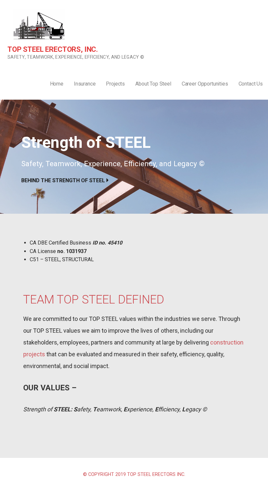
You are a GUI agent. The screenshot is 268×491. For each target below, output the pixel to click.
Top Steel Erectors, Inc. (53, 49)
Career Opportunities (205, 84)
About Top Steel (153, 84)
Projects (115, 84)
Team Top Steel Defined (93, 299)
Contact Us (251, 84)
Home (56, 84)
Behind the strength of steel (63, 180)
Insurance (85, 84)
